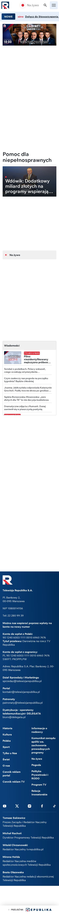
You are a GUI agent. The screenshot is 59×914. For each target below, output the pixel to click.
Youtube (5, 806)
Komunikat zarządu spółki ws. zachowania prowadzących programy (43, 745)
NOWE (8, 16)
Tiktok (54, 806)
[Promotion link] (29, 35)
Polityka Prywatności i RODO (39, 775)
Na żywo (33, 5)
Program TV (38, 784)
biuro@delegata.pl (14, 717)
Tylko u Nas (10, 753)
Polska (7, 740)
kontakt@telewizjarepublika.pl (21, 691)
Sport (6, 747)
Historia (7, 728)
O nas (6, 765)
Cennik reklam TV (14, 781)
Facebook (42, 806)
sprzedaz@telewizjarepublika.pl (22, 681)
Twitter (17, 806)
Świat (6, 759)
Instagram (29, 806)
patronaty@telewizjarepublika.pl (23, 702)
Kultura (7, 734)
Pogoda (36, 765)
